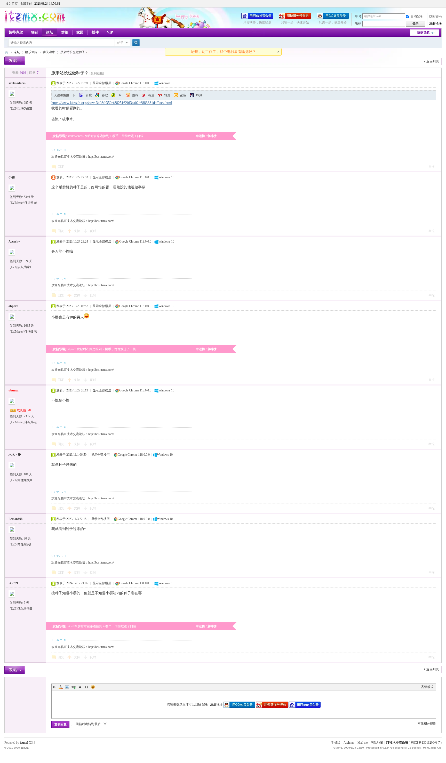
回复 (61, 166)
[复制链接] (97, 73)
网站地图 (377, 742)
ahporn (13, 306)
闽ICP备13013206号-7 (425, 742)
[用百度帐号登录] (257, 18)
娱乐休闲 (31, 52)
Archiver (349, 742)
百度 (89, 95)
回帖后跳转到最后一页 (91, 724)
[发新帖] (14, 61)
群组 (64, 32)
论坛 (49, 32)
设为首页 (11, 3)
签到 (34, 32)
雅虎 (167, 95)
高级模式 (427, 687)
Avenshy (14, 241)
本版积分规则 (427, 723)
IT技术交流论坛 (397, 742)
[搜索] (135, 43)
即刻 (199, 95)
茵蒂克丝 (16, 32)
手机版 (335, 742)
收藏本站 (26, 3)
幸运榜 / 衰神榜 (206, 136)
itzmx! (24, 742)
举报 (431, 166)
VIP (110, 32)
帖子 (120, 43)
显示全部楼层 (102, 83)
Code (86, 686)
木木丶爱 (15, 454)
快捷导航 (423, 32)
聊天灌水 (49, 52)
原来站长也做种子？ (74, 52)
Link (73, 686)
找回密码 (435, 16)
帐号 (358, 16)
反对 (93, 231)
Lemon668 (15, 519)
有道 (151, 95)
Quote (80, 686)
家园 (80, 32)
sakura (25, 747)
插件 (95, 32)
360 (120, 95)
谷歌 (105, 95)
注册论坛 (435, 23)
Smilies (92, 686)
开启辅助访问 (440, 3)
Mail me (362, 742)
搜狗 (135, 95)
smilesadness (17, 83)
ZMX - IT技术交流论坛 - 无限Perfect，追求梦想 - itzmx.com (6, 52)
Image (67, 686)
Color (60, 686)
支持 (77, 231)
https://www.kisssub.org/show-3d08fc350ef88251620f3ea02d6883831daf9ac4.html (111, 103)
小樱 (12, 177)
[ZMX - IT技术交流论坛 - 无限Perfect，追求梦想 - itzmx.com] (35, 22)
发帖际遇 (59, 136)
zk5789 (13, 583)
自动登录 (417, 16)
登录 (205, 704)
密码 (358, 23)
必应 (183, 95)
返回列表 (432, 61)
